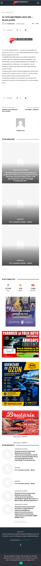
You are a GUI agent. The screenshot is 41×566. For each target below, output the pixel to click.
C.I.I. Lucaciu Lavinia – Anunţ (20, 222)
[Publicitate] (3, 23)
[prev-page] (3, 269)
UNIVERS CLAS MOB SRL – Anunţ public (10, 110)
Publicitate (11, 23)
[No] (39, 560)
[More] (25, 30)
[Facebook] (20, 545)
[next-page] (6, 269)
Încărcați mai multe (20, 522)
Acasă (3, 12)
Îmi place (8, 284)
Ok (21, 563)
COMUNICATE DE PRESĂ (20, 170)
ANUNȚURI (10, 12)
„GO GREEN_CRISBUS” (32, 109)
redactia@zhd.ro (26, 540)
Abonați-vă (33, 284)
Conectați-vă (20, 284)
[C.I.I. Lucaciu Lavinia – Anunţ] (20, 204)
